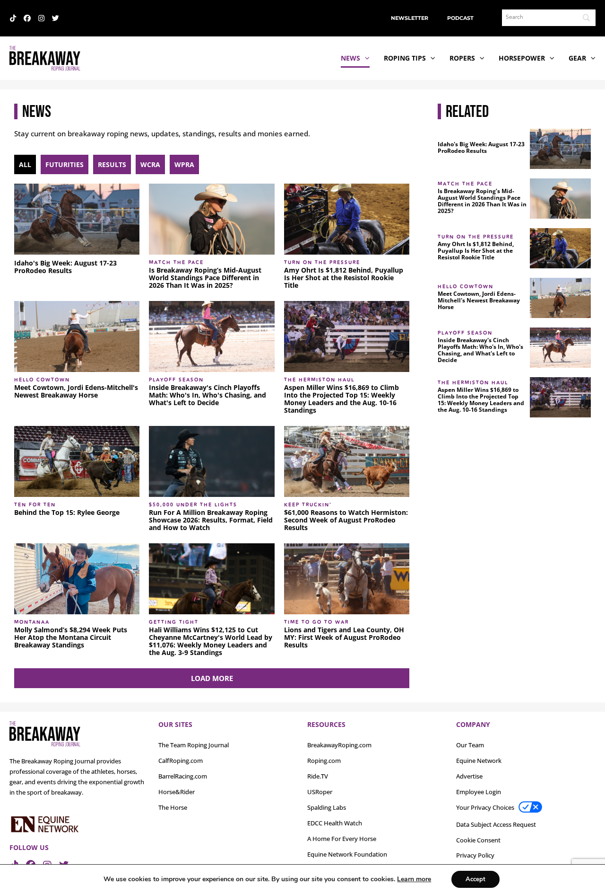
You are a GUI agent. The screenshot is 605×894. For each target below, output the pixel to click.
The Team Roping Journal (193, 745)
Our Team (470, 745)
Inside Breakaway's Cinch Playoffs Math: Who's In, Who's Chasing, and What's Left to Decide (207, 395)
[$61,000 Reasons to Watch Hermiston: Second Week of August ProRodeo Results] (346, 461)
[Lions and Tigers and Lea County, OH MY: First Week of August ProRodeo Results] (346, 578)
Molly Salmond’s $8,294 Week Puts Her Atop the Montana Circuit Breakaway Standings (70, 637)
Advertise (469, 776)
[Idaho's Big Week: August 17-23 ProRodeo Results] (76, 219)
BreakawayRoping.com (339, 745)
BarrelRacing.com (182, 776)
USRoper (319, 792)
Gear (577, 57)
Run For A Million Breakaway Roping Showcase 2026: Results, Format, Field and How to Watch (211, 520)
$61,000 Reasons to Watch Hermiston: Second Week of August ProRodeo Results (346, 520)
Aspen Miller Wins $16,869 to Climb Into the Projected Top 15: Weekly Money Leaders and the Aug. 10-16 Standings (341, 399)
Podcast (460, 18)
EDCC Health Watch (334, 823)
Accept (475, 879)
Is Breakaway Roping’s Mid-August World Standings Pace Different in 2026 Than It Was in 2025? (205, 277)
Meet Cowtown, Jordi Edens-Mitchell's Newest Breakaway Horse (76, 391)
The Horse (172, 807)
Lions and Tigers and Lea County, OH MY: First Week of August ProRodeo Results (344, 637)
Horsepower (522, 57)
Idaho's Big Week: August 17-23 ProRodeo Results (65, 266)
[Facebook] (27, 18)
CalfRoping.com (180, 760)
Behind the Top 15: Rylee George (67, 512)
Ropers (462, 57)
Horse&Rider (176, 792)
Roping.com (324, 760)
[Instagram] (41, 18)
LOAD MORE (212, 678)
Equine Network (478, 760)
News (350, 57)
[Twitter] (55, 18)
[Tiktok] (13, 18)
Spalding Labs (326, 807)
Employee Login (478, 792)
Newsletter (409, 18)
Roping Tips (405, 57)
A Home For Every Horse (341, 838)
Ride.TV (317, 776)
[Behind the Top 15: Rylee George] (76, 461)
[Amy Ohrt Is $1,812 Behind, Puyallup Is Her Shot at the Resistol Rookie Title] (346, 219)
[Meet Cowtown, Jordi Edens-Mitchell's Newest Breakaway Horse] (76, 336)
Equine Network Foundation (347, 854)
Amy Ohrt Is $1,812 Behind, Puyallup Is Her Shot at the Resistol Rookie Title (343, 277)
